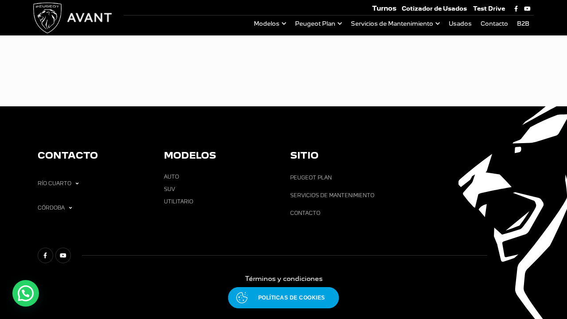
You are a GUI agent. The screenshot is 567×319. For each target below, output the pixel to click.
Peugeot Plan (315, 23)
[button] (25, 293)
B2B (523, 23)
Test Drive (489, 8)
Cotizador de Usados (434, 8)
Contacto (494, 23)
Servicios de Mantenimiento (392, 23)
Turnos (384, 8)
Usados (460, 23)
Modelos (267, 23)
